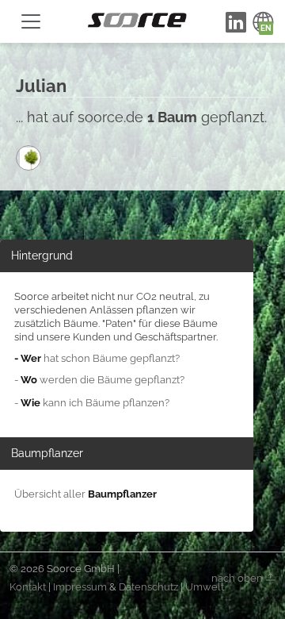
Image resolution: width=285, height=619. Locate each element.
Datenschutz (148, 587)
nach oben (238, 577)
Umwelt (204, 587)
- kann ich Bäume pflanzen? (91, 403)
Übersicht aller (85, 494)
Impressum (80, 587)
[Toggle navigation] (31, 21)
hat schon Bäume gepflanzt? (97, 358)
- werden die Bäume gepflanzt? (99, 380)
